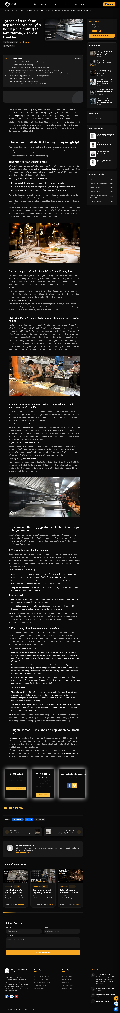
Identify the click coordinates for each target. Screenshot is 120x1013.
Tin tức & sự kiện (67, 985)
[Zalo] (12, 996)
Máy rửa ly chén (39, 989)
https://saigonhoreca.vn (104, 1001)
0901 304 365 (97, 31)
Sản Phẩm (64, 4)
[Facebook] (7, 996)
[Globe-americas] (74, 785)
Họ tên (9, 927)
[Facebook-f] (69, 785)
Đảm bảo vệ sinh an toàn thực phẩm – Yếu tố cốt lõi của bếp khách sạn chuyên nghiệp (38, 73)
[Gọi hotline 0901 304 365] (116, 998)
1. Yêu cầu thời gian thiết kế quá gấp (21, 78)
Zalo (30, 819)
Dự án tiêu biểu (67, 979)
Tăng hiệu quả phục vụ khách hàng (21, 65)
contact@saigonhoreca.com (105, 994)
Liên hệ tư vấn (67, 989)
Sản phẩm (65, 982)
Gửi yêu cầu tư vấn (100, 35)
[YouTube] (16, 996)
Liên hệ (83, 4)
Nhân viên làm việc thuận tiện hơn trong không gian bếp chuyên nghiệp (34, 70)
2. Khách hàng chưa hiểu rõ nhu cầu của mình (24, 81)
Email (46, 927)
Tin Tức (74, 4)
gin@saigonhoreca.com (102, 996)
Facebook (19, 819)
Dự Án (55, 4)
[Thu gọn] (77, 58)
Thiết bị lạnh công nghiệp (42, 982)
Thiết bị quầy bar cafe (41, 979)
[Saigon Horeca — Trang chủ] (10, 4)
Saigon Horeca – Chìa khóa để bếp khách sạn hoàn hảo (28, 84)
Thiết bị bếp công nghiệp (42, 976)
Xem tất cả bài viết (22, 853)
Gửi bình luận (44, 952)
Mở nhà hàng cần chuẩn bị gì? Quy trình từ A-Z (13, 892)
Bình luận (10, 935)
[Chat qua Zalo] (116, 1003)
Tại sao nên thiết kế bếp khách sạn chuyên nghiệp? (27, 62)
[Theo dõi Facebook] (116, 1009)
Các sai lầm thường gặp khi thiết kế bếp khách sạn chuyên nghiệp (32, 76)
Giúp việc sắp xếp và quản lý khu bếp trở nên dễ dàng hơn (29, 67)
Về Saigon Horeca (39, 4)
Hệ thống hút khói (40, 985)
